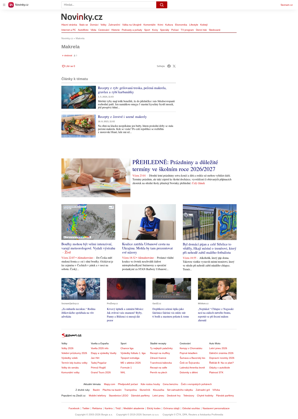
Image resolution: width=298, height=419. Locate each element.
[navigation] (4, 5)
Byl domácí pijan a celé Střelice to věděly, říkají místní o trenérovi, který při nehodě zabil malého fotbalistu (209, 248)
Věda (93, 29)
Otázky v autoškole (219, 367)
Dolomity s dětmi (189, 372)
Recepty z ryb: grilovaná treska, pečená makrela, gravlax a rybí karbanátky (132, 89)
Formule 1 (126, 367)
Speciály (164, 29)
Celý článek (198, 183)
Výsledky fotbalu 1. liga (133, 353)
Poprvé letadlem (188, 353)
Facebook (74, 408)
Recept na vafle (158, 367)
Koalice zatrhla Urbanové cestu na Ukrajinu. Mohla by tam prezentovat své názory (147, 248)
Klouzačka (158, 389)
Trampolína (130, 389)
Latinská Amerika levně (192, 367)
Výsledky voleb (69, 358)
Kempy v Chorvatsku (191, 348)
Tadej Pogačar (99, 362)
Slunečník (145, 389)
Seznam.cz (287, 4)
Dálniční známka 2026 (221, 353)
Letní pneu (158, 395)
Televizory (188, 395)
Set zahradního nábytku (180, 389)
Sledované (214, 29)
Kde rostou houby (150, 384)
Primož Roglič (98, 367)
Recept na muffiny (160, 353)
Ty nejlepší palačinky (161, 348)
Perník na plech (158, 372)
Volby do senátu (70, 367)
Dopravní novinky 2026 (221, 358)
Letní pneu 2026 (218, 348)
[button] (78, 97)
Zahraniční (114, 24)
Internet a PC (68, 29)
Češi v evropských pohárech (196, 384)
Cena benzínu (170, 384)
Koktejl (203, 24)
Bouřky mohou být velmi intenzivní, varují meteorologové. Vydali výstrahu (88, 246)
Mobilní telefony (97, 395)
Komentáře (149, 24)
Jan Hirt (95, 358)
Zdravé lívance (158, 358)
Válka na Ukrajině (131, 24)
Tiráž (118, 408)
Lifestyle (193, 24)
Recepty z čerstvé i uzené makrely (122, 116)
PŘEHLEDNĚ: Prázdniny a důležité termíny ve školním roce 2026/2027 (175, 165)
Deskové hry (174, 395)
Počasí (175, 29)
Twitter (86, 408)
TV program (187, 29)
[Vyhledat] (161, 4)
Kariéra (109, 408)
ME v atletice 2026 (131, 362)
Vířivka (216, 389)
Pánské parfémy (225, 395)
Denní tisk (201, 29)
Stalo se (83, 24)
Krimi (160, 24)
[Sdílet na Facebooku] (169, 66)
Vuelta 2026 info (99, 348)
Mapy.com (109, 384)
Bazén (96, 389)
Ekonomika (181, 24)
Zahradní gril (203, 389)
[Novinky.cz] (82, 17)
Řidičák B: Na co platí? (221, 362)
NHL (123, 372)
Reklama (97, 408)
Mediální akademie (133, 408)
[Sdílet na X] (174, 66)
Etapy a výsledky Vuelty (103, 353)
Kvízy (155, 29)
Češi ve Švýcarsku (190, 362)
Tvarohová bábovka (161, 362)
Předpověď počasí (128, 384)
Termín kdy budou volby (74, 362)
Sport (147, 29)
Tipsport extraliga (130, 358)
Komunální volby (70, 372)
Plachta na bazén (112, 389)
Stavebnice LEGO (118, 395)
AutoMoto (83, 29)
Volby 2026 (67, 348)
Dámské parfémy (140, 395)
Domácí (94, 24)
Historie (115, 29)
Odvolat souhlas (191, 408)
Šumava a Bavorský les (192, 358)
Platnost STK (216, 372)
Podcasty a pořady (132, 29)
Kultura (169, 24)
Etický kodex (154, 408)
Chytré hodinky (205, 395)
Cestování (103, 29)
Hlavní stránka (69, 24)
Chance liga (127, 348)
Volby (103, 24)
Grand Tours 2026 (101, 372)
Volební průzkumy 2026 (74, 353)
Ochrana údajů (171, 408)
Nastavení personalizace (216, 408)
